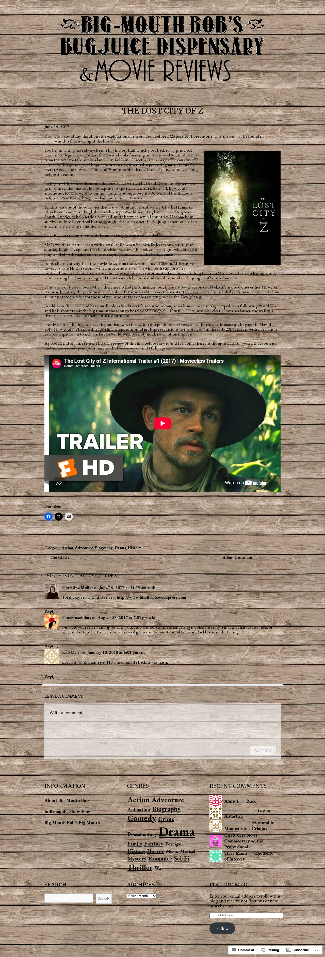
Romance (160, 858)
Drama (120, 547)
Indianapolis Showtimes (67, 811)
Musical (187, 851)
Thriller (139, 867)
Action (67, 547)
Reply (51, 611)
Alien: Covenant (237, 557)
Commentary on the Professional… (243, 844)
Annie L (231, 801)
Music (172, 851)
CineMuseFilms (76, 617)
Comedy (141, 818)
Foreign (173, 844)
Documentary (142, 834)
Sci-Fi (181, 858)
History (134, 547)
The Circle (60, 557)
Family (134, 843)
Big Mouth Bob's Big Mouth (72, 822)
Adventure (84, 547)
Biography (104, 547)
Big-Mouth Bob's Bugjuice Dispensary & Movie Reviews (162, 47)
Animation (138, 809)
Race (251, 801)
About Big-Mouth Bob (66, 800)
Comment (263, 750)
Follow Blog (229, 884)
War (159, 868)
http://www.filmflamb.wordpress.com (151, 597)
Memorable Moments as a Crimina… (249, 825)
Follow (222, 928)
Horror (155, 851)
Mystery (137, 858)
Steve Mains (236, 853)
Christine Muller (77, 587)
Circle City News (240, 835)
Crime (166, 819)
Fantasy (153, 843)
